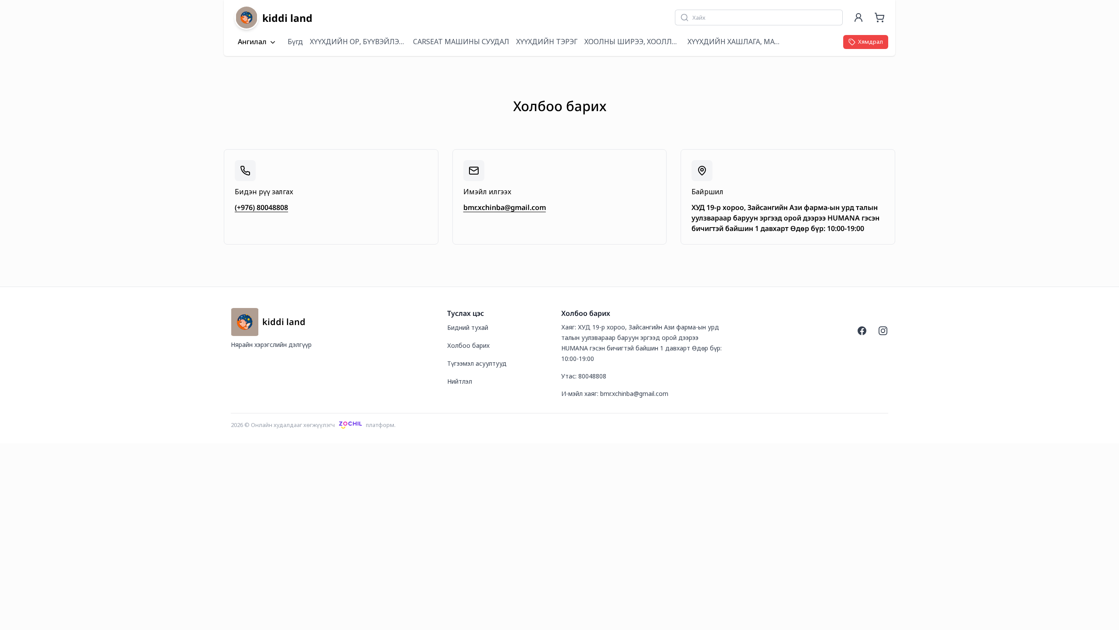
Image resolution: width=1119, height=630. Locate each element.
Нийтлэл (459, 381)
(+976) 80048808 (261, 207)
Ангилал (252, 42)
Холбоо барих (468, 345)
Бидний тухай (467, 327)
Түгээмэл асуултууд (477, 363)
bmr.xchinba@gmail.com (504, 207)
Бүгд (295, 41)
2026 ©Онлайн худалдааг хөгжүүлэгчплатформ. (313, 425)
